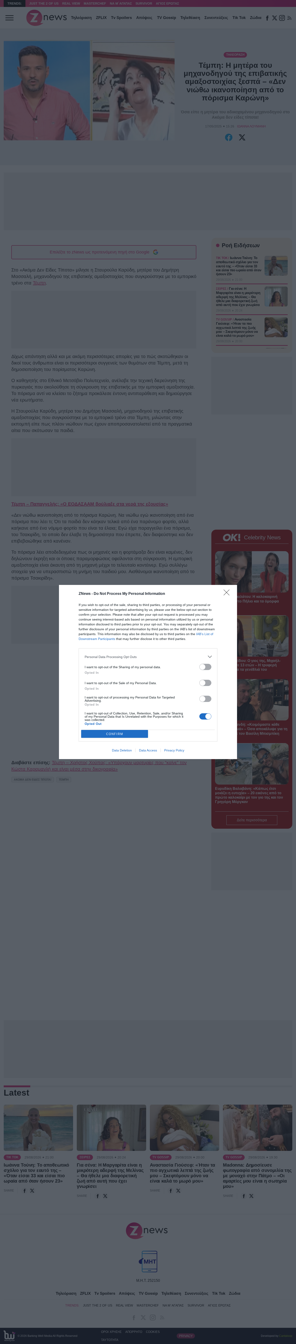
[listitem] (148, 656)
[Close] (228, 594)
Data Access (148, 750)
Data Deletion (122, 750)
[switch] (205, 667)
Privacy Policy (174, 750)
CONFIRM (114, 734)
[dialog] (148, 672)
